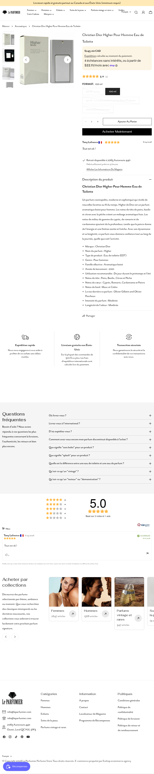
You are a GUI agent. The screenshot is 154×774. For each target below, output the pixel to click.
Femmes (45, 700)
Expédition (90, 55)
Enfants (45, 713)
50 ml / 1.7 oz (94, 92)
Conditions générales (129, 700)
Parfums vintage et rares (53, 727)
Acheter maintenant (117, 131)
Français (5, 756)
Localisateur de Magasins (92, 713)
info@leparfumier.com (19, 712)
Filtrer (7, 529)
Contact (83, 707)
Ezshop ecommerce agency (117, 761)
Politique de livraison (129, 718)
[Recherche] (136, 12)
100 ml (112, 91)
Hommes (46, 707)
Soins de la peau (49, 720)
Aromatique (21, 26)
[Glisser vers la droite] (67, 59)
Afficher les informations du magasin (104, 169)
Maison (5, 26)
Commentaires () (95, 76)
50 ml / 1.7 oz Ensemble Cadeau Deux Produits (111, 101)
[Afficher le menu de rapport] (147, 553)
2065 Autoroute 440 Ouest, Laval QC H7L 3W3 (21, 727)
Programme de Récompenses (94, 720)
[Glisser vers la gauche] (26, 59)
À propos (84, 700)
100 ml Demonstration (98, 110)
